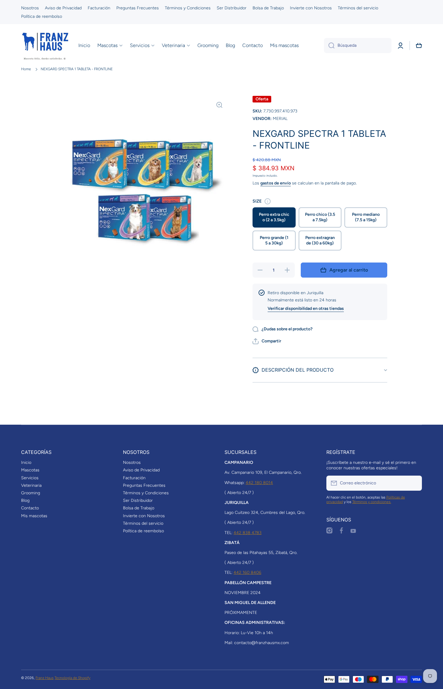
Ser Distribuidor (138, 500)
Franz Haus (45, 678)
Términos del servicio (143, 523)
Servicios (30, 477)
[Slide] (268, 201)
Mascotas (30, 470)
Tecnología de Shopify (72, 678)
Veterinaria (31, 485)
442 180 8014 (259, 482)
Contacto (30, 508)
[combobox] (357, 45)
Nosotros (132, 462)
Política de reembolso (143, 530)
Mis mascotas (34, 515)
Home (26, 69)
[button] (419, 45)
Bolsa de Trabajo (138, 508)
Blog (25, 500)
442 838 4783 (248, 532)
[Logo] (45, 45)
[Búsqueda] (329, 45)
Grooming (30, 493)
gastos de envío (275, 183)
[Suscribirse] (414, 483)
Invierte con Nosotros (144, 515)
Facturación (134, 477)
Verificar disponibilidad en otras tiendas (306, 308)
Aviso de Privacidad (141, 470)
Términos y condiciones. (371, 502)
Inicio (26, 462)
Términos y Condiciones (146, 493)
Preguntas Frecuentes (144, 485)
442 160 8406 (247, 572)
